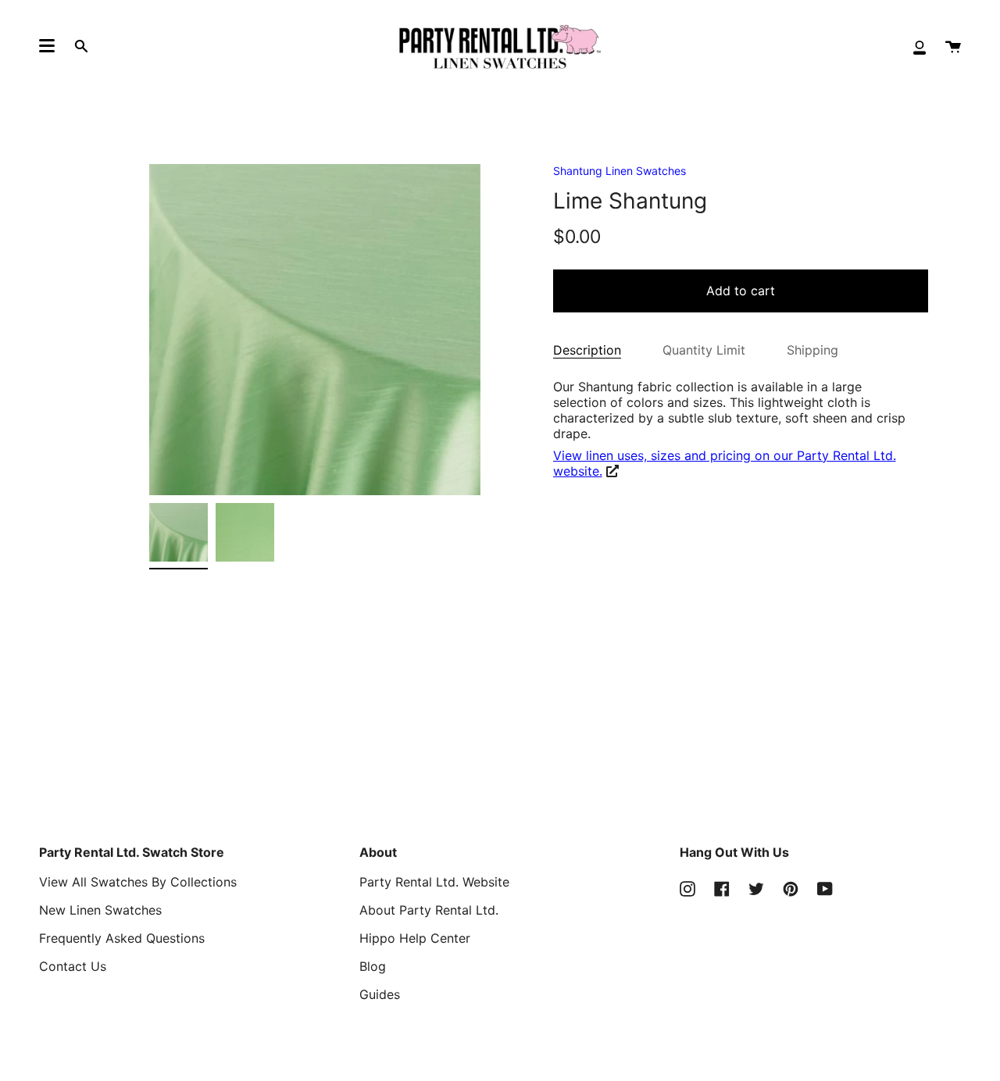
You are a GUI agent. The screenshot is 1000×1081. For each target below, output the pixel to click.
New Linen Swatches (100, 910)
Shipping (812, 350)
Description (587, 350)
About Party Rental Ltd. (428, 910)
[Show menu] (47, 46)
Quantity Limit (703, 350)
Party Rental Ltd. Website (434, 882)
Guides (379, 994)
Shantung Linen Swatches (619, 170)
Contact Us (72, 966)
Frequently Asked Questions (122, 938)
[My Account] (919, 46)
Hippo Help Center (414, 938)
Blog (372, 966)
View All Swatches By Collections (138, 882)
